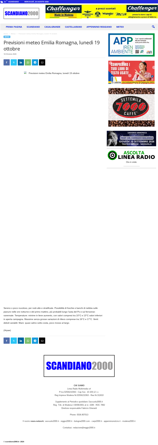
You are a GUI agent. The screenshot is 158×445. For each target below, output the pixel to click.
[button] (153, 26)
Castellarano (73, 26)
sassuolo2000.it (52, 421)
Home (6, 34)
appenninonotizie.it (112, 421)
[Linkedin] (21, 62)
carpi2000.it (97, 421)
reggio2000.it (67, 421)
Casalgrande (52, 26)
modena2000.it (128, 421)
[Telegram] (35, 62)
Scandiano (33, 26)
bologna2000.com (82, 421)
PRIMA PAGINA (14, 26)
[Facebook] (7, 62)
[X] (14, 62)
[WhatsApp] (28, 62)
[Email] (42, 62)
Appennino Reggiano (99, 26)
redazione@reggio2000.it (84, 427)
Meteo (120, 26)
